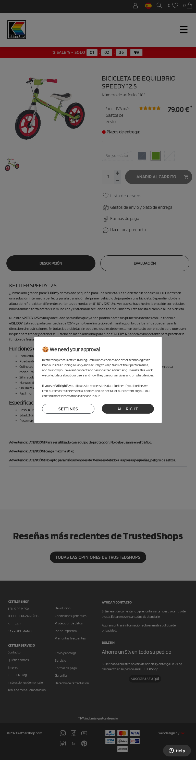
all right (127, 408)
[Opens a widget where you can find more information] (177, 751)
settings (68, 408)
